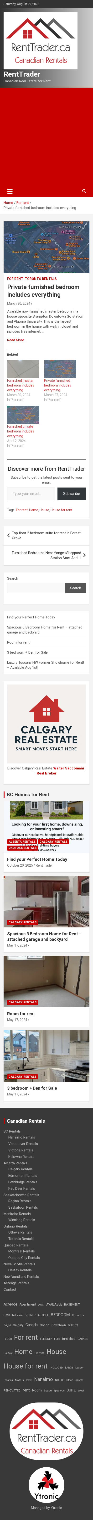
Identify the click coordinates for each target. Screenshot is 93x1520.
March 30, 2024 (18, 303)
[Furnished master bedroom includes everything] (23, 369)
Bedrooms (78, 1315)
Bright (7, 1325)
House (44, 510)
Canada (32, 1325)
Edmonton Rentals (22, 1175)
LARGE (69, 1367)
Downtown (59, 1325)
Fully (57, 1339)
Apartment (28, 1304)
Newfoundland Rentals (21, 1276)
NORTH (59, 1380)
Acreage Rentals (16, 1283)
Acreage (10, 1304)
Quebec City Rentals (24, 1258)
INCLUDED (56, 1367)
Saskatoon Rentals (23, 1207)
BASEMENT (72, 1304)
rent (26, 1390)
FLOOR (8, 1339)
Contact (10, 1289)
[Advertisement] (46, 136)
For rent (15, 279)
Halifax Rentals (20, 1270)
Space (48, 1390)
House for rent (61, 510)
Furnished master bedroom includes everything (20, 385)
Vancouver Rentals (23, 1144)
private (79, 1380)
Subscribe (71, 493)
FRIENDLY (46, 1339)
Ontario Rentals (16, 1226)
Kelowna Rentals (21, 1157)
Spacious (59, 1390)
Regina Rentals (19, 1201)
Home (33, 510)
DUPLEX (73, 1325)
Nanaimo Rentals (21, 1137)
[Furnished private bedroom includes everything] (23, 415)
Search (12, 578)
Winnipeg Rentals (21, 1220)
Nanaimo (43, 1379)
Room (37, 1390)
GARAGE (83, 1339)
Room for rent (18, 642)
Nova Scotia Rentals (19, 1264)
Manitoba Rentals (17, 1214)
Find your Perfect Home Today (31, 617)
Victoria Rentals (20, 1150)
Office (69, 1380)
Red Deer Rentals (21, 1188)
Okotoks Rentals (22, 848)
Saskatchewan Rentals (21, 1195)
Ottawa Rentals (20, 1232)
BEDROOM (60, 1314)
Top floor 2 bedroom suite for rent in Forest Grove (46, 535)
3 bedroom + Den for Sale (27, 652)
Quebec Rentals (16, 1245)
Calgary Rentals (53, 841)
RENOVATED (12, 1390)
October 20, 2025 (20, 865)
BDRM (29, 1315)
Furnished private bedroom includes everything (20, 431)
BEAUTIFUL (42, 1315)
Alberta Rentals (22, 841)
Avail (41, 1304)
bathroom (17, 1315)
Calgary (18, 1325)
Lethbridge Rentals (22, 1182)
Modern (19, 1380)
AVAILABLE (54, 1304)
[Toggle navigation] (10, 191)
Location (8, 1380)
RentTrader (22, 74)
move (29, 1380)
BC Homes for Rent (28, 794)
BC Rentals (12, 1131)
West (81, 1390)
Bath (7, 1315)
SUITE (71, 1390)
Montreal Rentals (21, 1251)
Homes (40, 1353)
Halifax (8, 1353)
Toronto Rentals (41, 279)
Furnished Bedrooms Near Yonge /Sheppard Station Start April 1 (46, 555)
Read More (15, 340)
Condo (44, 1325)
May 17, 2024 (17, 945)
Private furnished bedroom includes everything (57, 385)
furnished (68, 1339)
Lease (79, 1367)
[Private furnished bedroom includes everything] (60, 369)
